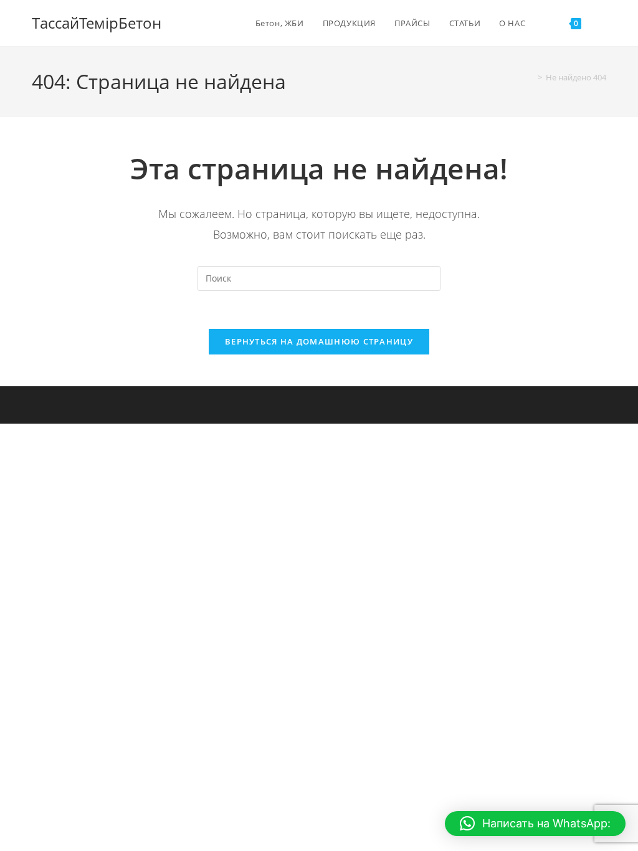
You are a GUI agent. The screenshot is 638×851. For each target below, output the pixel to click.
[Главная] (531, 77)
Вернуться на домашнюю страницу (319, 341)
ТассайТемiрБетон (96, 22)
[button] (535, 823)
